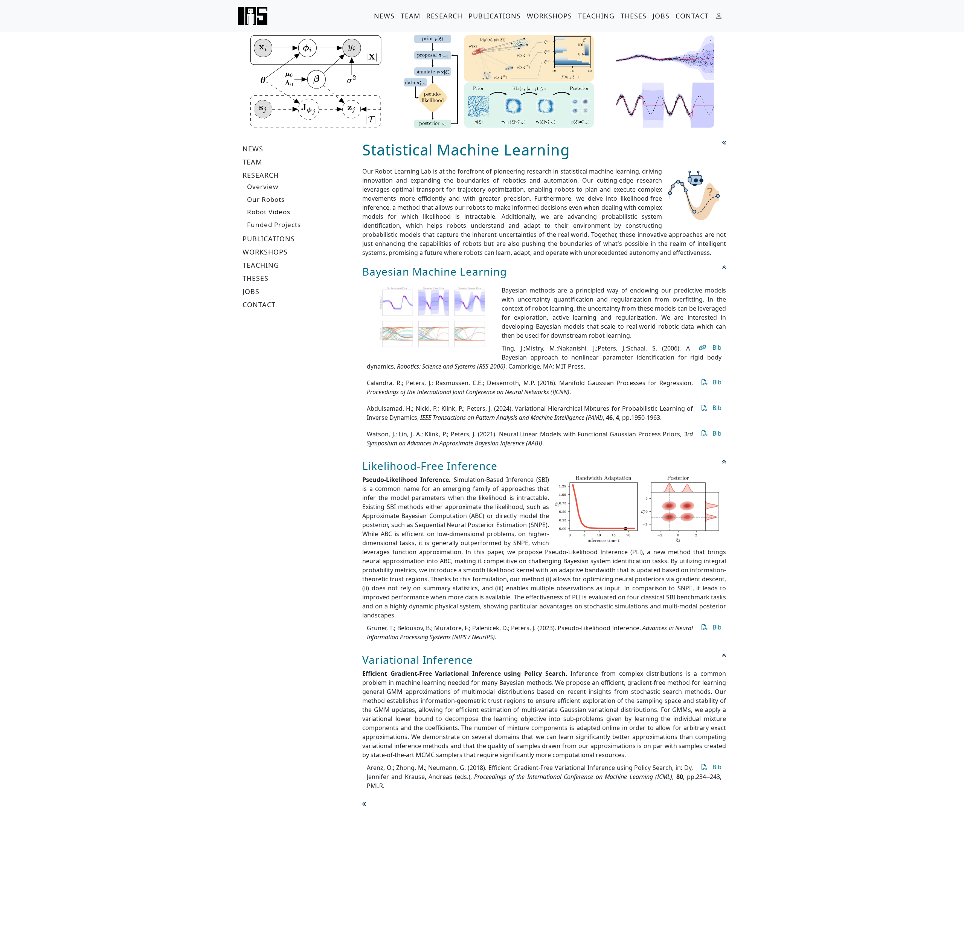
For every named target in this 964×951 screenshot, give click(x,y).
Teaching (596, 15)
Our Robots (266, 199)
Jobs (661, 15)
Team (410, 15)
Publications (494, 15)
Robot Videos (268, 211)
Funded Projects (274, 224)
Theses (634, 15)
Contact (692, 15)
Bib (716, 347)
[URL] (702, 347)
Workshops (549, 15)
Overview (262, 186)
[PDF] (704, 382)
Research (444, 15)
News (384, 15)
